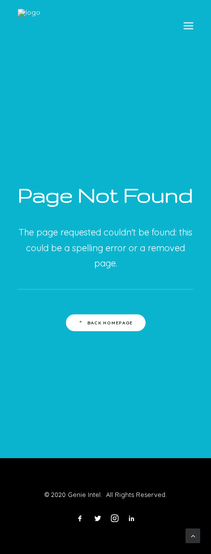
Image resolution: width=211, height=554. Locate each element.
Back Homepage (109, 322)
